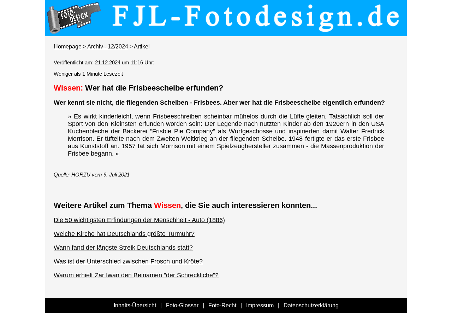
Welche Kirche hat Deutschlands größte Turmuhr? (124, 233)
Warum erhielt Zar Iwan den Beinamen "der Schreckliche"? (136, 275)
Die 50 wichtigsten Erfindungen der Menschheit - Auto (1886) (139, 220)
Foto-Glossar (182, 305)
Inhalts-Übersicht (135, 305)
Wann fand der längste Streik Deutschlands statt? (123, 247)
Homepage (68, 47)
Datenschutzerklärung (311, 305)
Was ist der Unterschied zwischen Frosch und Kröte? (128, 261)
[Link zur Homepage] (226, 31)
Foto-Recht (222, 305)
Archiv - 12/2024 (107, 47)
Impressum (260, 305)
